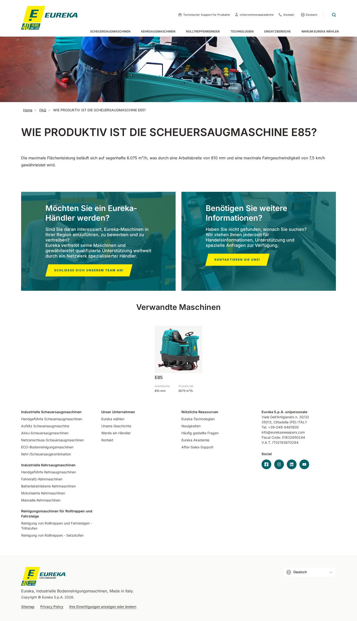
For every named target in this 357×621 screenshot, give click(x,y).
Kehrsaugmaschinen (158, 31)
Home (27, 110)
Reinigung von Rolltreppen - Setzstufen (52, 535)
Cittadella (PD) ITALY (290, 422)
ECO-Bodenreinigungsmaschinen (47, 447)
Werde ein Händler (116, 433)
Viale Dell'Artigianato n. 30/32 (286, 417)
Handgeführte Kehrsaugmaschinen (48, 472)
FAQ (42, 110)
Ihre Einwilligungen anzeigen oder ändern (102, 607)
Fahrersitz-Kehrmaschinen (41, 479)
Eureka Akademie (195, 440)
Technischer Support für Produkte (206, 14)
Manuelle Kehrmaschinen (40, 500)
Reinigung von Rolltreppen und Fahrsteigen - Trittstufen (56, 525)
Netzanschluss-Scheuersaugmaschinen (52, 440)
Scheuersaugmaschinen (110, 31)
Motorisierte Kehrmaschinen (43, 493)
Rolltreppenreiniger (203, 31)
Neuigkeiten (191, 426)
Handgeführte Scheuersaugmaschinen (51, 419)
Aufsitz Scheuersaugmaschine (45, 426)
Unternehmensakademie (257, 14)
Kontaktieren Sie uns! (237, 259)
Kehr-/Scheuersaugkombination (46, 454)
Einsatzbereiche (277, 31)
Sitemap (27, 607)
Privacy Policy (51, 607)
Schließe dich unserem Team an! (89, 270)
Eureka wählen (112, 419)
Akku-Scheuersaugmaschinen (44, 433)
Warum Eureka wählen (320, 31)
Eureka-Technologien (198, 419)
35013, (267, 422)
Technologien (242, 31)
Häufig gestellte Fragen (200, 433)
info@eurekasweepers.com (283, 432)
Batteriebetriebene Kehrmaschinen (48, 486)
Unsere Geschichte (116, 426)
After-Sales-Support (197, 447)
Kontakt (288, 14)
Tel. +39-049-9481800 (280, 427)
